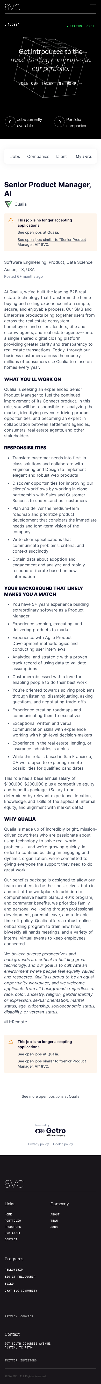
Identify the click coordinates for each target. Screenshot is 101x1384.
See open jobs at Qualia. (38, 232)
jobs (15, 156)
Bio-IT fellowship (20, 1276)
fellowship (14, 1269)
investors (28, 1360)
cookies (26, 1316)
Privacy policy (38, 1144)
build (9, 1283)
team (54, 1220)
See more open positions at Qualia (51, 1096)
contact (11, 1239)
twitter (11, 1360)
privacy (11, 1316)
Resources (13, 1226)
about (55, 1214)
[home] (12, 7)
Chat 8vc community (21, 1290)
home (8, 1214)
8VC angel (13, 1233)
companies (38, 156)
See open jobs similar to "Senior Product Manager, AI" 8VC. (52, 242)
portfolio (13, 1220)
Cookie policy (63, 1144)
